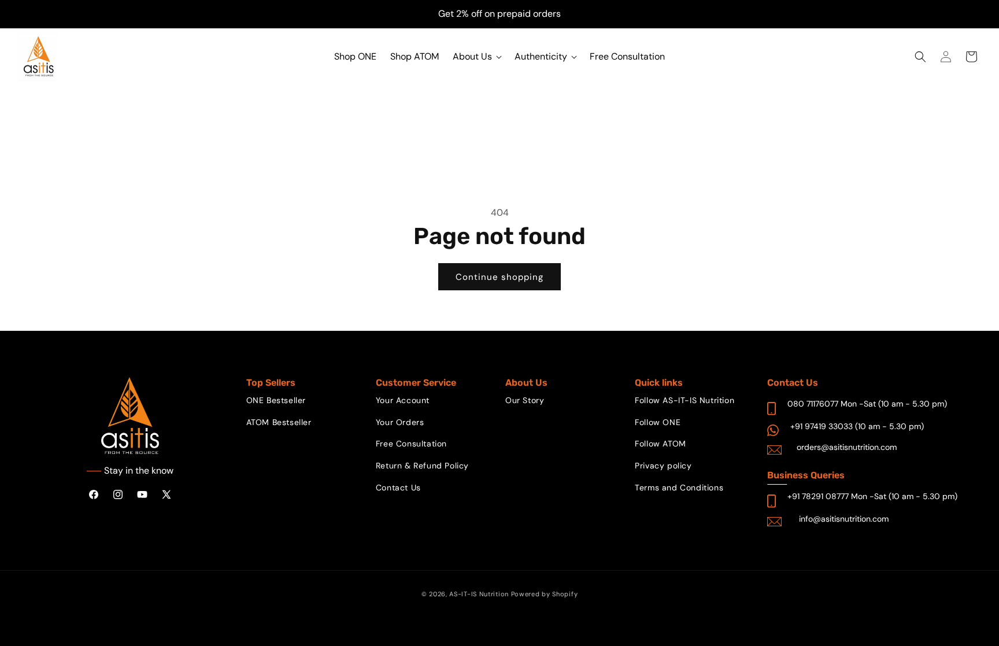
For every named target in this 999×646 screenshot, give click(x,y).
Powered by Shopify (544, 594)
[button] (477, 57)
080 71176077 (812, 403)
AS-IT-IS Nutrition (479, 594)
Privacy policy (663, 465)
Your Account (403, 400)
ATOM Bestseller (279, 422)
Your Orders (400, 422)
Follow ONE (657, 422)
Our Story (524, 400)
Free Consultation (411, 443)
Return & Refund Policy (422, 465)
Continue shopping (499, 277)
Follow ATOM (660, 443)
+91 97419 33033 (821, 426)
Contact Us (398, 487)
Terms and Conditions (679, 487)
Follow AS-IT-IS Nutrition (684, 400)
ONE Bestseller (276, 400)
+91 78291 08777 (818, 496)
